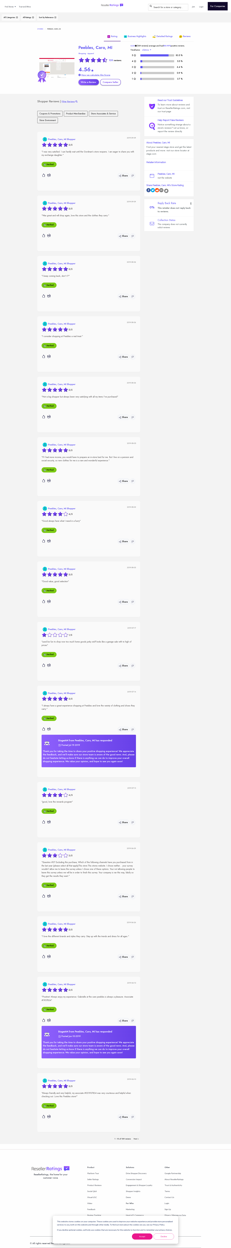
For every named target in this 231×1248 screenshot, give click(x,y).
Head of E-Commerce (135, 1215)
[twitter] (153, 190)
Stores (40, 29)
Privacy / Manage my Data (175, 1215)
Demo (128, 1197)
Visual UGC (92, 1197)
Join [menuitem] (193, 6)
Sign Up (168, 1209)
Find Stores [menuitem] (9, 6)
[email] (161, 190)
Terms (167, 1191)
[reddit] (157, 190)
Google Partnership (173, 1173)
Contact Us (169, 1197)
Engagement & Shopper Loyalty (139, 1185)
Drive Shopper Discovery (136, 1173)
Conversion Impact (134, 1179)
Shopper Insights (133, 1191)
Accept (142, 1236)
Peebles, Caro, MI (95, 47)
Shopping (82, 53)
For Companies (217, 6)
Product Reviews (94, 1185)
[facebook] (148, 190)
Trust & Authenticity (173, 1185)
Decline (164, 1236)
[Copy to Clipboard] (166, 191)
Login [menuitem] (201, 6)
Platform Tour (93, 1173)
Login (167, 1203)
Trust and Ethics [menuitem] (25, 6)
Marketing (130, 1209)
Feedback (91, 1209)
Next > (136, 1139)
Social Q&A (92, 1191)
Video (89, 1203)
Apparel (90, 53)
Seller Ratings (93, 1179)
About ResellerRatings (174, 1179)
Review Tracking (94, 1215)
